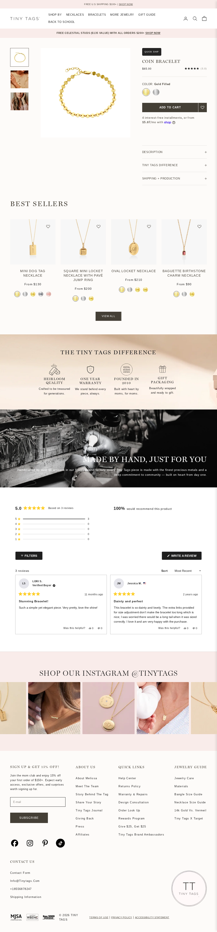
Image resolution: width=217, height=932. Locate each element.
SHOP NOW (126, 4)
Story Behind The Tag (92, 794)
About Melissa (86, 778)
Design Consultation (133, 802)
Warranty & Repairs (133, 794)
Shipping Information (25, 897)
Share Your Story (88, 802)
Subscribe (29, 817)
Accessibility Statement (152, 917)
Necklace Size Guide (190, 802)
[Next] (197, 605)
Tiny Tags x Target (188, 818)
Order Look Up (129, 810)
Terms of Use (98, 917)
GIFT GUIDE (147, 14)
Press (80, 826)
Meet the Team (87, 786)
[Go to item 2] (19, 79)
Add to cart (170, 107)
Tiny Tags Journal (89, 810)
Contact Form (20, 872)
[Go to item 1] (19, 57)
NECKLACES (75, 14)
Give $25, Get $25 (132, 826)
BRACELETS (97, 14)
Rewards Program (131, 818)
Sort (165, 570)
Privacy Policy (121, 917)
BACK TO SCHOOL (61, 21)
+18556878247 (21, 889)
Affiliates (82, 834)
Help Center (127, 778)
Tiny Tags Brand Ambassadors (141, 834)
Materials (181, 786)
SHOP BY (55, 14)
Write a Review (186, 557)
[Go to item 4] (19, 101)
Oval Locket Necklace (133, 271)
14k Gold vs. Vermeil (190, 810)
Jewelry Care (184, 778)
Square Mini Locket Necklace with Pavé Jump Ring (83, 275)
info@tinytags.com (25, 880)
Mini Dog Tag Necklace (32, 273)
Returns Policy (129, 786)
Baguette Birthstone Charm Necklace (184, 273)
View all (108, 316)
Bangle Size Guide (188, 794)
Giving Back (85, 818)
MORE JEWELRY (122, 14)
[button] (202, 107)
